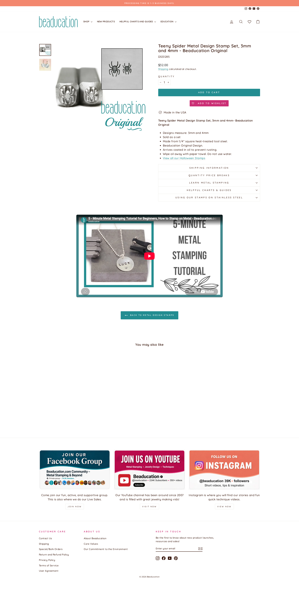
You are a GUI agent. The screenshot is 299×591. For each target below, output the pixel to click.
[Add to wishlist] (43, 358)
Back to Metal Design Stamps (151, 315)
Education (167, 21)
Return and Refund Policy (54, 554)
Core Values (91, 543)
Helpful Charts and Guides (136, 21)
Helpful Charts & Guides (209, 190)
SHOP (86, 21)
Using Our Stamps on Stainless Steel (209, 197)
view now (224, 506)
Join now (75, 506)
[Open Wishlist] (249, 21)
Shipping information (209, 167)
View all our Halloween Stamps (184, 158)
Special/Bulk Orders (51, 549)
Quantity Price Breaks (209, 175)
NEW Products (106, 21)
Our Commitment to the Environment (106, 549)
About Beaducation (95, 538)
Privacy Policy (47, 560)
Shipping (163, 69)
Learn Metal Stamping (209, 182)
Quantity (166, 76)
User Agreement (48, 570)
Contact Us (45, 538)
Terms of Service (49, 565)
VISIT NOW (149, 506)
